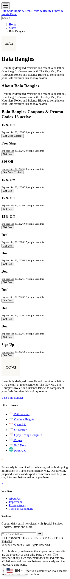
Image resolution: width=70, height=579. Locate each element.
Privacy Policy (17, 505)
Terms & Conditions (21, 508)
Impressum (15, 502)
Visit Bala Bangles (12, 397)
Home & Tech (22, 10)
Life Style (7, 10)
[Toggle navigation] (5, 5)
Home (12, 24)
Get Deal (8, 154)
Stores (12, 27)
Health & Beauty (41, 10)
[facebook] (2, 483)
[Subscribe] (40, 534)
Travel (13, 14)
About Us (15, 498)
